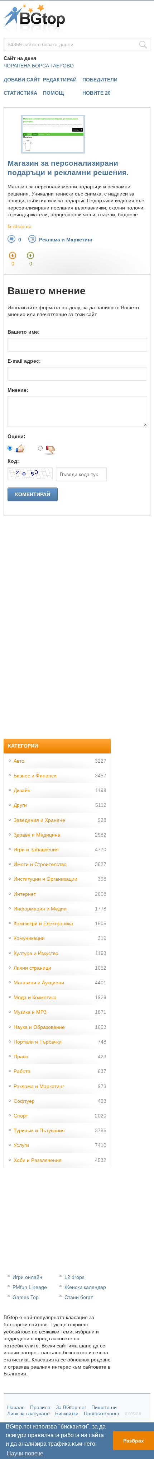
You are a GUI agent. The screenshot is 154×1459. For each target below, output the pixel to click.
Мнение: (18, 390)
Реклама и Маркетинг (66, 240)
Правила (40, 1407)
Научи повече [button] (25, 1453)
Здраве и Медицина (37, 835)
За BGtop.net (71, 1407)
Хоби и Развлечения (38, 1160)
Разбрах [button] (133, 1441)
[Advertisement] (57, 623)
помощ (53, 93)
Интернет (25, 894)
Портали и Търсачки (38, 1042)
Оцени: (16, 436)
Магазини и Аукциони (39, 982)
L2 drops (74, 1277)
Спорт (21, 1116)
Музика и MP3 (30, 1012)
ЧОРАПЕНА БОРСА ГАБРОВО (39, 66)
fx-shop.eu (20, 226)
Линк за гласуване (28, 1413)
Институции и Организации (45, 879)
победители (99, 80)
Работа (22, 1071)
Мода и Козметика (35, 997)
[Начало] (77, 19)
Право (21, 1056)
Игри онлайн (27, 1277)
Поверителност (102, 1413)
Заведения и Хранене (39, 820)
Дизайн (22, 790)
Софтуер (24, 1101)
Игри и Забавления (36, 849)
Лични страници (32, 968)
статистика (20, 93)
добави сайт (22, 80)
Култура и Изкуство (36, 953)
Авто (19, 761)
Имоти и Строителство (40, 864)
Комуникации (29, 938)
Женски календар (85, 1287)
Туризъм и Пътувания (39, 1130)
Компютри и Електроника (43, 923)
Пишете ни (104, 1407)
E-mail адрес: (24, 361)
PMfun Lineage (30, 1287)
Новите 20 (96, 93)
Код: (13, 461)
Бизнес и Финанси (35, 775)
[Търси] (143, 45)
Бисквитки (66, 1413)
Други (20, 805)
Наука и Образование (39, 1027)
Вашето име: (24, 332)
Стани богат (78, 1297)
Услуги (21, 1145)
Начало (16, 1407)
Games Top (26, 1297)
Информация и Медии (40, 909)
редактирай (60, 80)
